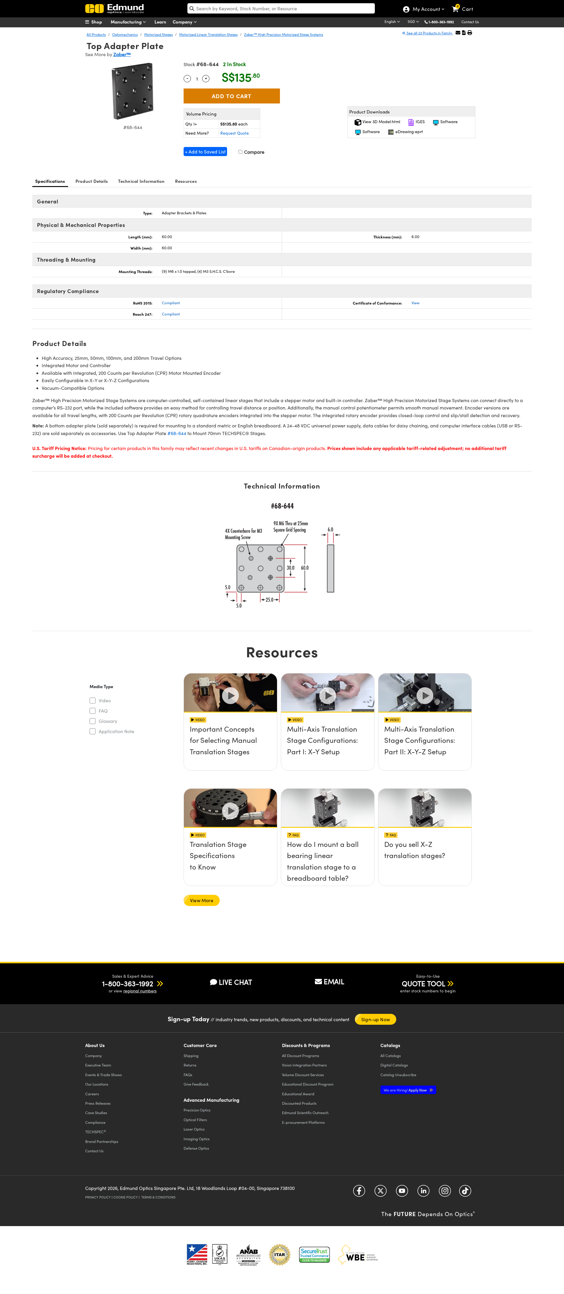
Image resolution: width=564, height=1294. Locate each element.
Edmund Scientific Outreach (305, 1112)
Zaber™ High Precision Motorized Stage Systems (283, 34)
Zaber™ (122, 54)
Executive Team (98, 1064)
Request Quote (234, 133)
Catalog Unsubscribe (398, 1074)
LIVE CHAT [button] (235, 982)
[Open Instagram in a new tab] (445, 1193)
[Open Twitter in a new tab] (380, 1193)
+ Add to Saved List (205, 151)
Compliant (171, 302)
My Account (426, 9)
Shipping (191, 1055)
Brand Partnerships (101, 1141)
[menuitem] (100, 21)
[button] (443, 21)
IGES (419, 121)
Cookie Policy (125, 1197)
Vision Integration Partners (304, 1064)
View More (201, 900)
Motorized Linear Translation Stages (208, 34)
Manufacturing (127, 22)
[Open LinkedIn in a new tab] (423, 1193)
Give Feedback (196, 1083)
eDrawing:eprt (408, 131)
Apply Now (406, 1089)
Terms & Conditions (158, 1197)
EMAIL (334, 981)
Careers (92, 1093)
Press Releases (98, 1103)
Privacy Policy (98, 1197)
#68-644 (176, 433)
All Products (96, 34)
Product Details (91, 181)
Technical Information (141, 181)
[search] (281, 8)
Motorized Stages (158, 34)
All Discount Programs (300, 1055)
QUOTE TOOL (423, 983)
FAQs (188, 1074)
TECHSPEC (95, 1131)
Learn (160, 22)
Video (105, 700)
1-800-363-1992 (441, 21)
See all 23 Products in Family (429, 33)
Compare (253, 152)
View (415, 302)
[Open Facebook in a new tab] (359, 1193)
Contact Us (470, 21)
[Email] (457, 32)
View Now (230, 745)
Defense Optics (196, 1148)
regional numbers (140, 991)
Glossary (108, 721)
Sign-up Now (375, 1019)
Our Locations (96, 1083)
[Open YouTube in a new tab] (402, 1193)
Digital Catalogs (394, 1064)
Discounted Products (299, 1103)
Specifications (50, 181)
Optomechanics (125, 34)
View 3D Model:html (380, 121)
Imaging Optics (197, 1138)
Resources (186, 181)
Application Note (116, 731)
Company (183, 22)
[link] (465, 4)
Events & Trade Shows (103, 1074)
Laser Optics (194, 1128)
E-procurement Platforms (303, 1122)
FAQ (103, 711)
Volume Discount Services (303, 1074)
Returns (190, 1064)
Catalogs (390, 1055)
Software (448, 121)
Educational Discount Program (307, 1083)
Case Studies (96, 1112)
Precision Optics (197, 1109)
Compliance (95, 1122)
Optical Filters (195, 1119)
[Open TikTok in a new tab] (465, 1193)
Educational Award (298, 1093)
